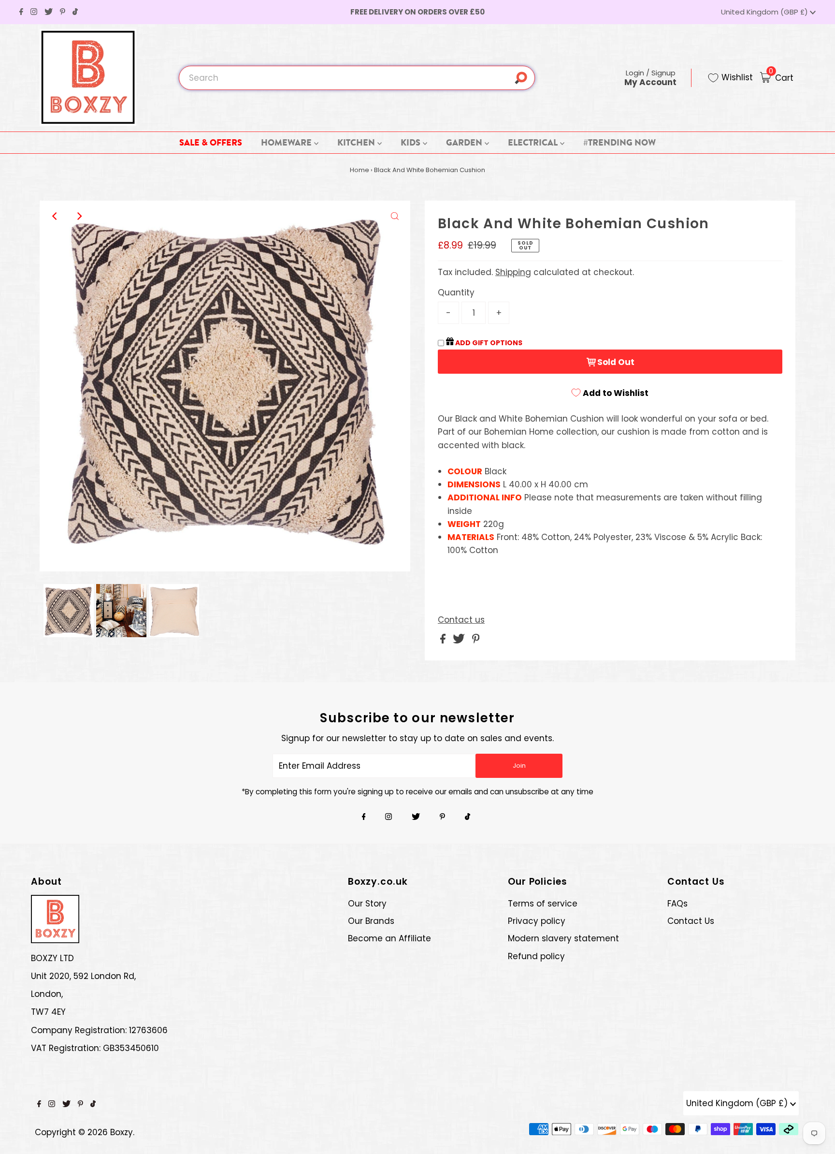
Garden (465, 142)
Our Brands (371, 921)
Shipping (513, 272)
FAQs (677, 903)
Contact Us (690, 921)
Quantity (456, 292)
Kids (411, 142)
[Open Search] (524, 78)
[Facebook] (21, 12)
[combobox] (356, 78)
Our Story (367, 903)
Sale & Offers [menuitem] (210, 142)
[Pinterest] (63, 12)
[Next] (78, 216)
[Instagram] (34, 12)
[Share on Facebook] (444, 640)
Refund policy (536, 956)
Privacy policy (536, 921)
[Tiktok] (75, 12)
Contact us (461, 620)
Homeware (287, 142)
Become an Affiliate (389, 938)
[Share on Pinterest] (476, 640)
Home (359, 170)
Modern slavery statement (563, 938)
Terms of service (542, 903)
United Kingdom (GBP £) (765, 12)
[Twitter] (48, 12)
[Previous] (55, 216)
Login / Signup (650, 78)
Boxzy (121, 1132)
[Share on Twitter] (460, 640)
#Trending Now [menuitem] (619, 142)
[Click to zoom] (394, 216)
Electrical (534, 142)
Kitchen (357, 142)
